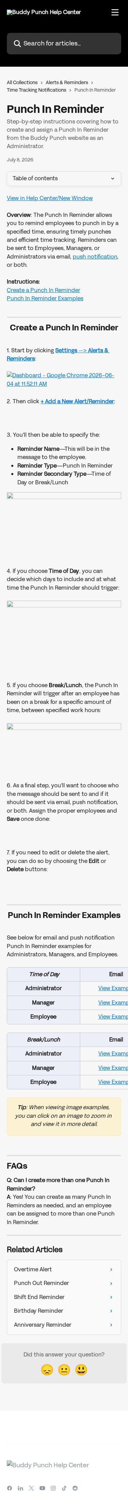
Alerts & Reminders (67, 82)
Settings (66, 350)
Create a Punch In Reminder (43, 290)
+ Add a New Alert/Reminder (77, 401)
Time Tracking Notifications (36, 90)
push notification (95, 257)
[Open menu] (115, 12)
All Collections (22, 82)
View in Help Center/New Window (50, 198)
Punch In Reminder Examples (45, 298)
